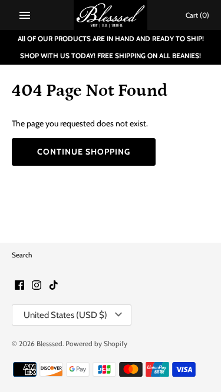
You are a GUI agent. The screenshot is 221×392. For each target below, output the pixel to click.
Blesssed (49, 344)
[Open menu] (25, 15)
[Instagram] (36, 286)
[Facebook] (19, 286)
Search (22, 255)
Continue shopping (83, 151)
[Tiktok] (53, 286)
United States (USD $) (65, 315)
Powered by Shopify (96, 344)
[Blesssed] (110, 15)
